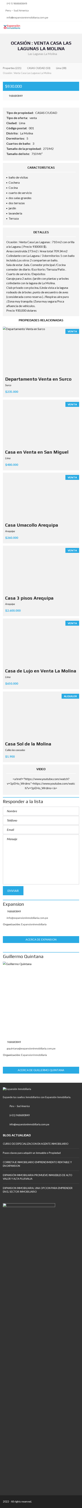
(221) (12, 68)
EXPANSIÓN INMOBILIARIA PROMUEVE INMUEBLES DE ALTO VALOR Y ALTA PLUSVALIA (37, 1177)
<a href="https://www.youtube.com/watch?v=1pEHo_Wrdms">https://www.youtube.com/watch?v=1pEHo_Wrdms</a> (41, 783)
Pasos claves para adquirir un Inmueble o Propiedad (32, 1152)
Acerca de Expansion (41, 939)
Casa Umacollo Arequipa (31, 525)
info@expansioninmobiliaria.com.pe (27, 17)
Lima (22, 123)
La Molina (27, 133)
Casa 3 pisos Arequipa (29, 598)
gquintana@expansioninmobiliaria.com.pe (31, 1048)
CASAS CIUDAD (46, 112)
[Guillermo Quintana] (41, 1000)
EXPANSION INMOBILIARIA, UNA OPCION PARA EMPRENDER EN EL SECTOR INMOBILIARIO (37, 1190)
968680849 (15, 95)
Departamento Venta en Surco (38, 379)
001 (32, 128)
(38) (61, 68)
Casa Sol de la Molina (28, 743)
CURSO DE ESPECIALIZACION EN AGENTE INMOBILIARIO (35, 1143)
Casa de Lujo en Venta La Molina (40, 670)
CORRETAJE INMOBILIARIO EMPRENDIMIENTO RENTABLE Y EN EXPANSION (37, 1164)
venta (33, 118)
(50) (38, 68)
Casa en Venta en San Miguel (36, 452)
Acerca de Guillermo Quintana (41, 1070)
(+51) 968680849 (16, 3)
